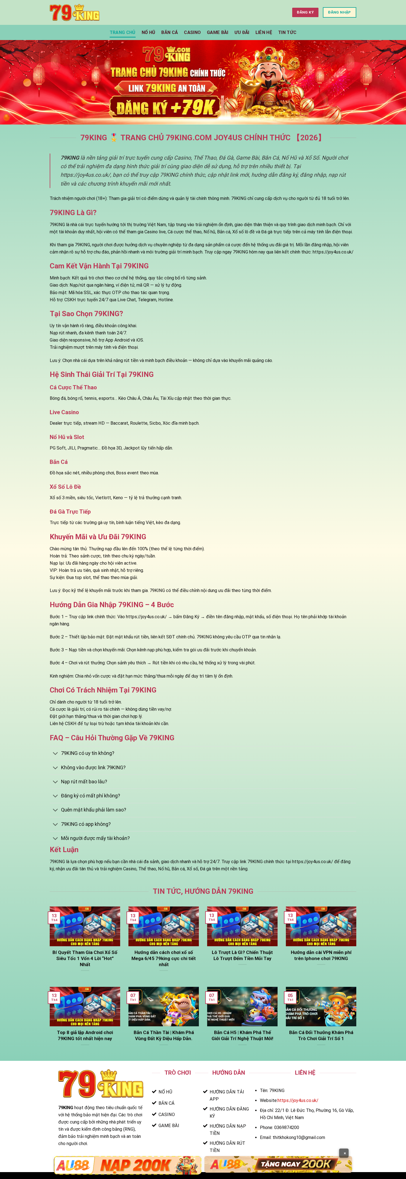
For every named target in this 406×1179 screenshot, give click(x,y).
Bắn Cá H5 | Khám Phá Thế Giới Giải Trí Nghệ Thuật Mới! (242, 1035)
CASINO (192, 32)
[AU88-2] (278, 1164)
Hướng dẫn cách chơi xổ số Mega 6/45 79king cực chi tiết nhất (163, 958)
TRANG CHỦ (123, 32)
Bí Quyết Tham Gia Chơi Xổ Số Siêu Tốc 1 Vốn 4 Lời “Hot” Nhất (84, 958)
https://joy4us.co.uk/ (298, 1100)
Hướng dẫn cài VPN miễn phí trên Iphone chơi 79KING (321, 955)
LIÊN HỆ (263, 32)
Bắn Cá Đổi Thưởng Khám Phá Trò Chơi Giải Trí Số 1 (321, 1035)
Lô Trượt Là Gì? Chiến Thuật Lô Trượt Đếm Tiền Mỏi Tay (242, 955)
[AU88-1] (128, 1165)
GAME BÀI (217, 32)
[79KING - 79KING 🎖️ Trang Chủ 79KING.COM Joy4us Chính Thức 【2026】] (74, 12)
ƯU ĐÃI (241, 32)
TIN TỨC (287, 32)
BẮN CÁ (169, 32)
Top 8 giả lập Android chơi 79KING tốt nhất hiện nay (85, 1035)
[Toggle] (55, 754)
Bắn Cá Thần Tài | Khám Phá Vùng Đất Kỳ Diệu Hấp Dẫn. (164, 1035)
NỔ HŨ (148, 32)
